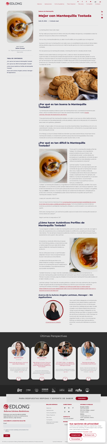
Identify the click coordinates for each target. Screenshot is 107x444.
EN (95, 1)
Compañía (89, 4)
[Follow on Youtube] (90, 1)
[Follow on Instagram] (86, 1)
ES (100, 1)
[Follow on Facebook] (82, 1)
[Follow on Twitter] (73, 1)
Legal (90, 431)
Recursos (80, 4)
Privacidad (85, 431)
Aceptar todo (75, 435)
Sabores (39, 4)
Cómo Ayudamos (59, 4)
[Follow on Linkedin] (78, 1)
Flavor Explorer (71, 4)
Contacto (97, 4)
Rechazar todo (89, 435)
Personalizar (75, 439)
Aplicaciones (48, 4)
